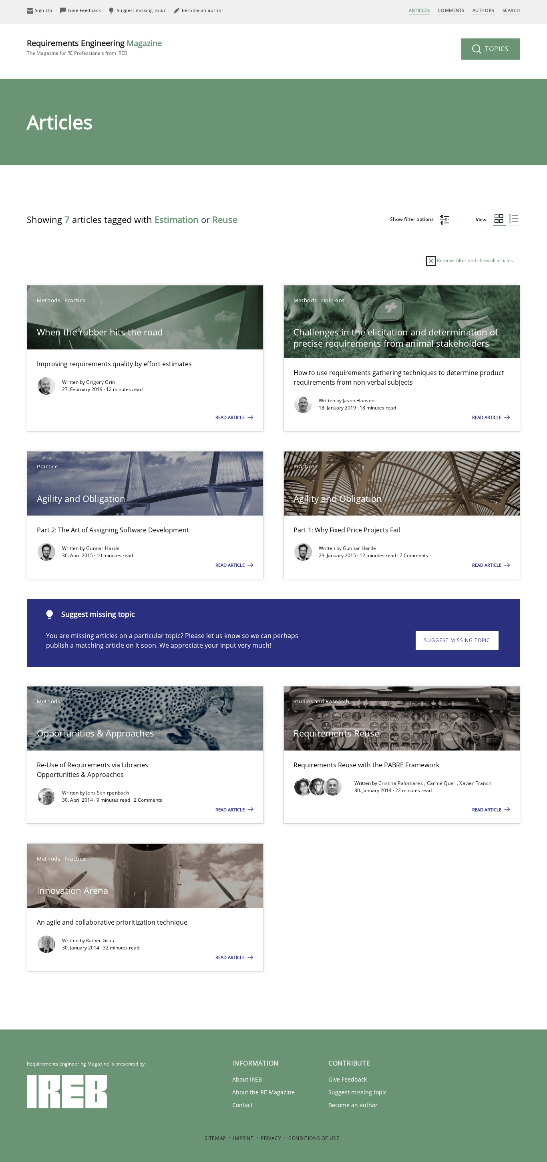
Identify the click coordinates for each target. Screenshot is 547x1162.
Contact (242, 1105)
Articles (419, 10)
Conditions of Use (313, 1138)
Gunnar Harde (103, 548)
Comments (451, 10)
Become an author (353, 1105)
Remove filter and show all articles (474, 260)
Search (511, 10)
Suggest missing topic (457, 640)
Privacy (271, 1138)
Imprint (243, 1138)
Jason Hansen (359, 400)
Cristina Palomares (401, 783)
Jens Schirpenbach (107, 792)
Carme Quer (442, 783)
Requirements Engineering (94, 47)
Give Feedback (347, 1079)
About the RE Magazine (263, 1092)
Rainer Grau (100, 940)
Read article (230, 417)
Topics (496, 48)
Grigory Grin (100, 382)
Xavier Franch (475, 783)
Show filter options (412, 219)
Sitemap (215, 1138)
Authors (484, 10)
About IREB (247, 1079)
